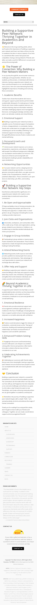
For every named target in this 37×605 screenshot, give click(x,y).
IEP (29, 587)
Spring (27, 570)
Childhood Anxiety (11, 585)
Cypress (18, 568)
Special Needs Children (16, 598)
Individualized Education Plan (14, 589)
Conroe (12, 568)
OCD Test (12, 594)
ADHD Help (19, 579)
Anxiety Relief (28, 581)
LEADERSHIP (10, 442)
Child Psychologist (19, 583)
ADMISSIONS (10, 438)
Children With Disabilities (24, 585)
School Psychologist (22, 594)
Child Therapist (29, 583)
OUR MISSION (10, 434)
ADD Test (11, 579)
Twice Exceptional (21, 602)
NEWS (6, 471)
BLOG (6, 479)
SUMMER (7, 468)
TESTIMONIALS (10, 445)
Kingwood (6, 570)
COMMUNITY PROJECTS (19, 9)
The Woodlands (22, 572)
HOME (6, 427)
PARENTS (7, 453)
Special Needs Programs (17, 600)
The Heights (13, 572)
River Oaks (21, 570)
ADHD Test (7, 581)
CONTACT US (19, 14)
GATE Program (23, 587)
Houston (23, 568)
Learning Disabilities (21, 591)
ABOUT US (8, 430)
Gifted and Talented (11, 587)
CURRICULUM (9, 457)
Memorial (13, 570)
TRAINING (9, 464)
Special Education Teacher (19, 596)
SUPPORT (9, 449)
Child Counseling (7, 583)
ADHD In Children (28, 579)
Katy (29, 568)
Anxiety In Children (17, 581)
